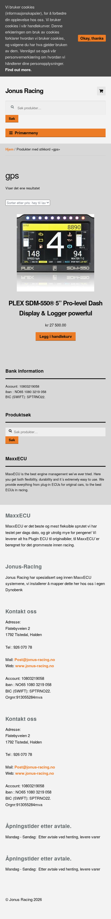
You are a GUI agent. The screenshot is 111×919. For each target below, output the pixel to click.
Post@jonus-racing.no (34, 659)
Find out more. (18, 69)
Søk (12, 118)
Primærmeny (26, 133)
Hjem (9, 149)
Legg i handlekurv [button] (55, 336)
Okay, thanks (92, 38)
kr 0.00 (101, 91)
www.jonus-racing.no (34, 666)
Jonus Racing (24, 90)
